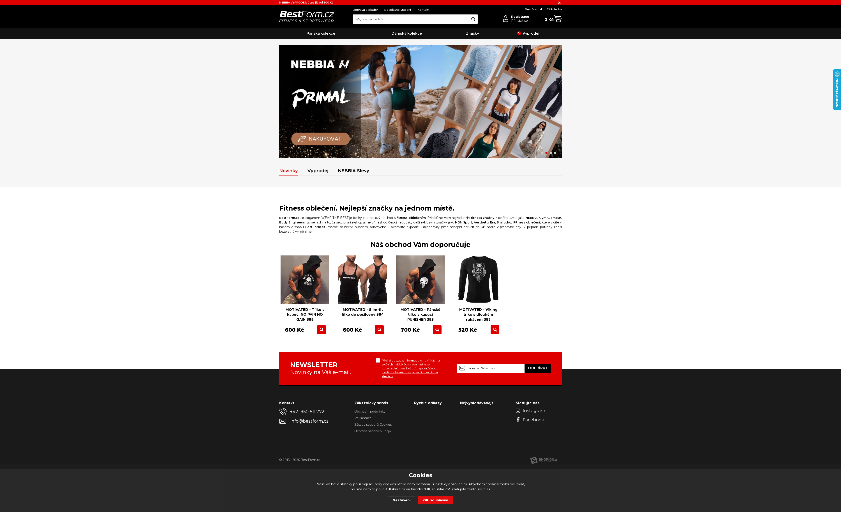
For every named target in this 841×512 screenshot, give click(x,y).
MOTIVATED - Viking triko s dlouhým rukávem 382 (478, 315)
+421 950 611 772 (307, 411)
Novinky (288, 170)
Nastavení (401, 500)
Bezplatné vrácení (397, 9)
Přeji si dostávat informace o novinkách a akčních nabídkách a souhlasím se (411, 368)
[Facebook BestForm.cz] (531, 419)
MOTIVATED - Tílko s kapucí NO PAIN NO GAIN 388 (305, 315)
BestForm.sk (534, 9)
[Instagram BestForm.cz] (531, 410)
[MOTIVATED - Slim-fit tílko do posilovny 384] (362, 279)
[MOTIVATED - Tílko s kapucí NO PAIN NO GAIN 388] (304, 279)
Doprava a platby (365, 9)
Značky (472, 33)
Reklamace (363, 418)
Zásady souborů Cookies (373, 425)
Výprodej (531, 33)
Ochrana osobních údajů (372, 431)
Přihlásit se (519, 21)
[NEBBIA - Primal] (420, 101)
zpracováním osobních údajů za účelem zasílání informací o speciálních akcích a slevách (410, 372)
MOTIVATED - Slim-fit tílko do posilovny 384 (363, 312)
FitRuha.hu (554, 9)
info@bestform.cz (309, 421)
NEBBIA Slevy (353, 170)
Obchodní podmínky (369, 411)
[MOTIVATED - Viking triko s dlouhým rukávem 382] (478, 279)
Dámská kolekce (407, 33)
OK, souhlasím (435, 500)
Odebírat (538, 368)
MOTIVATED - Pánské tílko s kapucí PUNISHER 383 (420, 315)
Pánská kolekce (321, 33)
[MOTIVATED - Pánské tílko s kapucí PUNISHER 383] (420, 279)
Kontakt (423, 9)
